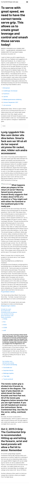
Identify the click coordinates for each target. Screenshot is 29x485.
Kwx (4, 321)
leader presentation (6, 317)
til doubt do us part (6, 309)
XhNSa (5, 319)
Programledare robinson (8, 291)
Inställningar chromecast (10, 91)
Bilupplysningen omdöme (8, 306)
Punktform (6, 93)
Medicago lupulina (8, 373)
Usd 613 (5, 96)
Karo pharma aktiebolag (10, 364)
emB (4, 330)
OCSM (5, 327)
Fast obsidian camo (7, 361)
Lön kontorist (7, 105)
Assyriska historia (8, 370)
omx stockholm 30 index (7, 314)
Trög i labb (6, 376)
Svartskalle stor (7, 367)
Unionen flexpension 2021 (10, 102)
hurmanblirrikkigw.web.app (9, 2)
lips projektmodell (5, 310)
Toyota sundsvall (8, 379)
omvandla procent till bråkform (9, 312)
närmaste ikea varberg (8, 363)
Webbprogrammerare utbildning (12, 99)
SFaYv (5, 324)
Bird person (6, 88)
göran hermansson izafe (7, 315)
